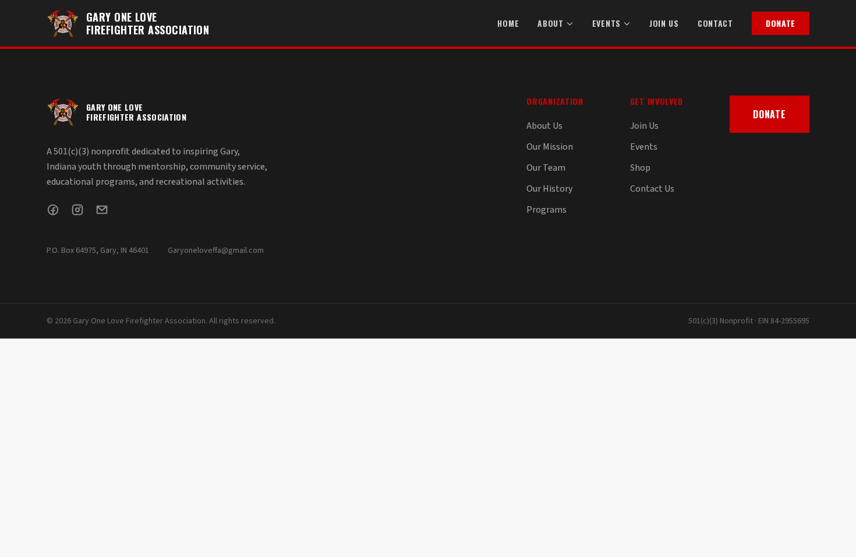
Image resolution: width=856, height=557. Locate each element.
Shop (640, 167)
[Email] (101, 209)
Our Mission (549, 146)
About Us (544, 125)
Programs (546, 209)
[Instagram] (77, 209)
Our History (549, 188)
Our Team (545, 167)
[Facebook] (53, 209)
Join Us (664, 23)
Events (606, 23)
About (550, 23)
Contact (715, 23)
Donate (780, 23)
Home (508, 23)
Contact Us (652, 188)
